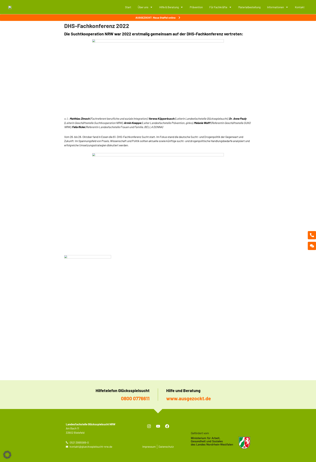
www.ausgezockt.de (188, 398)
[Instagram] (149, 426)
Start (128, 7)
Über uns (143, 7)
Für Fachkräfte (218, 7)
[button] (7, 455)
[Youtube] (158, 426)
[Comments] (312, 246)
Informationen (275, 7)
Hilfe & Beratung (169, 7)
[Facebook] (167, 426)
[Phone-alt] (312, 235)
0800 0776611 (135, 398)
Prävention (196, 7)
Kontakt (299, 7)
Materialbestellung (249, 7)
